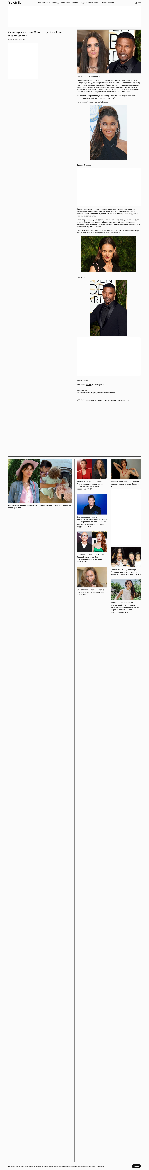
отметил (80, 216)
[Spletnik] (14, 2)
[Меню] (139, 3)
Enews (88, 385)
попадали (93, 220)
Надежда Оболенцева (61, 3)
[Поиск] (136, 3)
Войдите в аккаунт (88, 400)
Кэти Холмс (98, 80)
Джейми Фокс (103, 393)
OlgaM (84, 390)
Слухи (93, 393)
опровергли (81, 227)
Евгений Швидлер (79, 3)
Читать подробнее (98, 1166)
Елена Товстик (94, 3)
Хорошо (136, 1166)
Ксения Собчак (44, 3)
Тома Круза (130, 87)
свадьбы (112, 393)
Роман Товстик (108, 3)
